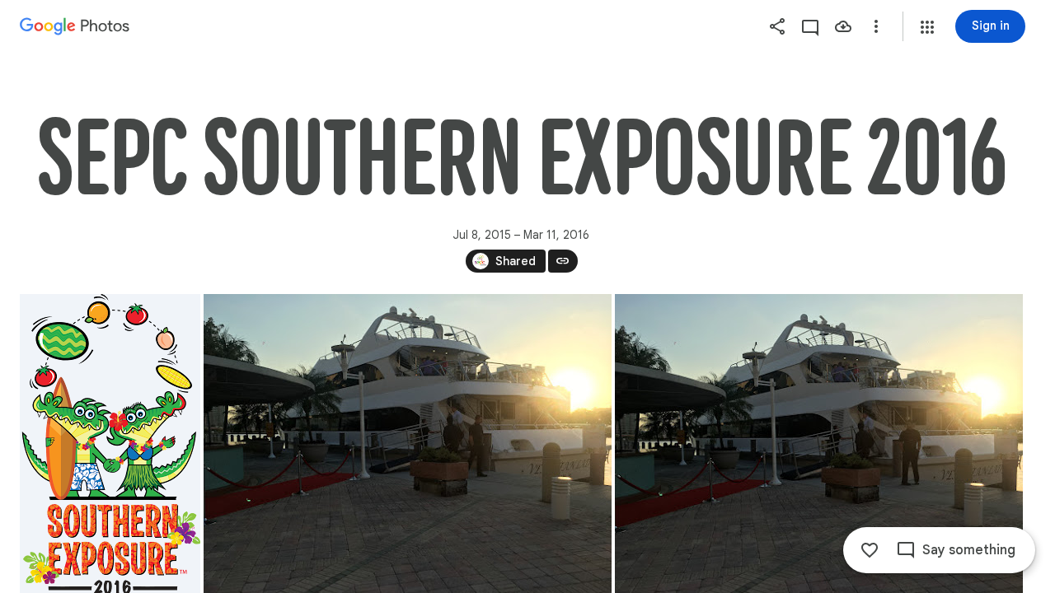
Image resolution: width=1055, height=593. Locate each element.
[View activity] (810, 26)
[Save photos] (843, 26)
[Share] (777, 26)
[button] (927, 27)
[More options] (876, 26)
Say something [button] (968, 550)
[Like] (869, 550)
